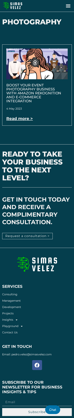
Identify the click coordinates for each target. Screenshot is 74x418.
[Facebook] (37, 365)
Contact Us (10, 332)
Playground (10, 326)
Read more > (19, 118)
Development (11, 307)
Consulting (9, 294)
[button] (68, 6)
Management (11, 300)
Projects (8, 313)
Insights (7, 319)
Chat (52, 410)
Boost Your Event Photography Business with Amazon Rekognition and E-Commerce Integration (33, 93)
